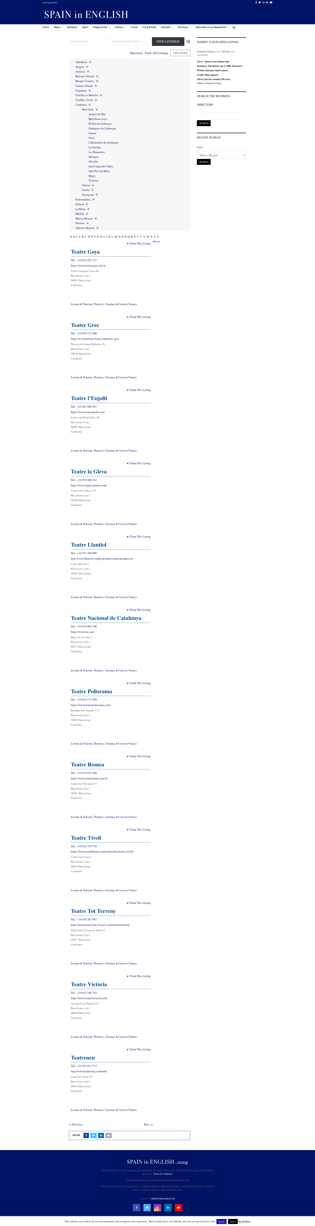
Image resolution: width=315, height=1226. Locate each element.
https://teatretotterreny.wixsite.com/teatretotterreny (100, 925)
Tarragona (88, 195)
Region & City (100, 27)
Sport (85, 27)
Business (72, 27)
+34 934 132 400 (87, 333)
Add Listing (180, 52)
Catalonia (81, 104)
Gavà (91, 138)
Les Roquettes (97, 152)
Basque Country (84, 81)
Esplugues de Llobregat (102, 128)
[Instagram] (157, 1207)
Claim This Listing (139, 243)
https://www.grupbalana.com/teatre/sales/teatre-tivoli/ (102, 851)
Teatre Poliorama (91, 691)
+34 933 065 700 (87, 626)
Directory (183, 27)
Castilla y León (84, 100)
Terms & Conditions (163, 1173)
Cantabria (81, 90)
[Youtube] (178, 1207)
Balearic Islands (84, 76)
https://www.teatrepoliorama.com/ (90, 705)
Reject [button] (233, 1221)
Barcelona (88, 109)
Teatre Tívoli (86, 837)
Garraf (92, 133)
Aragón (79, 67)
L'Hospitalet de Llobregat (103, 142)
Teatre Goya (85, 251)
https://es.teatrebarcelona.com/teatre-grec (95, 339)
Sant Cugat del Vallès (101, 166)
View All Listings (156, 53)
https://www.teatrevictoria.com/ (89, 998)
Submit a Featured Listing (209, 83)
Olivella (93, 161)
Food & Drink (149, 27)
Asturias (80, 71)
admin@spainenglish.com (163, 1198)
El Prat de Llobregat (100, 123)
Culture (119, 27)
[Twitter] (147, 1207)
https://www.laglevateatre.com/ (89, 485)
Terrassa (93, 180)
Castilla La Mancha (86, 95)
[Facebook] (136, 1207)
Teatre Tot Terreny (93, 911)
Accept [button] (221, 1221)
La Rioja (80, 209)
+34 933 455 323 (87, 260)
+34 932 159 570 (87, 846)
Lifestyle (165, 27)
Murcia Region (84, 218)
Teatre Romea (87, 764)
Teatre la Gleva (89, 471)
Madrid (79, 214)
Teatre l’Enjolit (89, 398)
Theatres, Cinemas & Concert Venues (115, 304)
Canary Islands (84, 86)
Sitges (92, 176)
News (57, 27)
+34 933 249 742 (87, 993)
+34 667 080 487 (87, 406)
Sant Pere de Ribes (99, 171)
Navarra (80, 223)
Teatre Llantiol (88, 544)
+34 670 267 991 (87, 919)
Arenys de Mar (97, 114)
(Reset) (156, 241)
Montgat (93, 157)
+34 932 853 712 (87, 1066)
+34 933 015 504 (87, 773)
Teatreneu (83, 1057)
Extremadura (82, 199)
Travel (133, 27)
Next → (148, 1124)
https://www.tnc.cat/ (82, 632)
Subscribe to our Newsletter (211, 27)
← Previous (76, 1124)
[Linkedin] (168, 1207)
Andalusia (81, 62)
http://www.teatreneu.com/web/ (89, 1071)
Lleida (85, 190)
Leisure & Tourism (81, 304)
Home (46, 27)
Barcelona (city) (98, 119)
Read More (244, 1221)
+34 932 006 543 (87, 480)
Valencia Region (84, 228)
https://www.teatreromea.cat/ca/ (89, 778)
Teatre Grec (85, 325)
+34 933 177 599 (87, 699)
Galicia (79, 204)
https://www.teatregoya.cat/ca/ (88, 265)
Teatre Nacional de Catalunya (106, 618)
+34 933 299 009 (87, 553)
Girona (86, 185)
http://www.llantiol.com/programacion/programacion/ (102, 558)
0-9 (75, 237)
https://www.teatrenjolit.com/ (88, 412)
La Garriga (95, 147)
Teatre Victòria (89, 984)
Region (200, 147)
